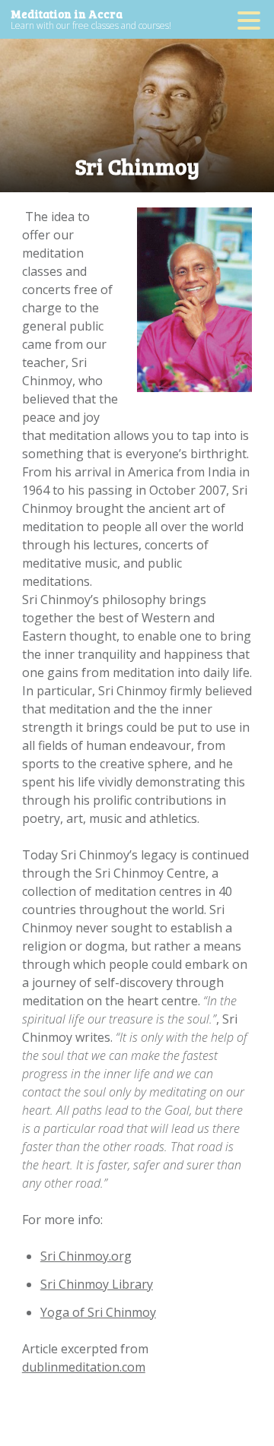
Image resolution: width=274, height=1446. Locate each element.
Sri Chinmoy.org (86, 1256)
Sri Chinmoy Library (96, 1284)
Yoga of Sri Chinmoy (98, 1312)
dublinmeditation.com (83, 1367)
